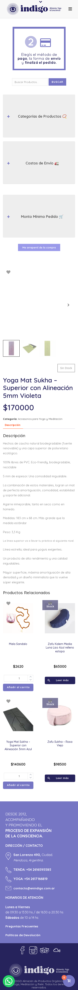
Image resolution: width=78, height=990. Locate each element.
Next (68, 305)
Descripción (12, 424)
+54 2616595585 (38, 870)
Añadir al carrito (18, 687)
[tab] (12, 425)
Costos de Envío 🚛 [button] (42, 163)
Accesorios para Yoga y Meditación (40, 418)
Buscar (57, 81)
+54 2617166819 (36, 879)
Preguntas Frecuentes (21, 926)
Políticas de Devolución (22, 935)
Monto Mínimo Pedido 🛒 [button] (42, 216)
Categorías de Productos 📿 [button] (42, 116)
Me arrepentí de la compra (39, 247)
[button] (9, 981)
